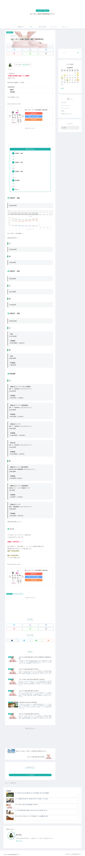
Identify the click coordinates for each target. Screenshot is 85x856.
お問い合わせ (63, 102)
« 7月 (62, 88)
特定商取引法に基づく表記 (66, 113)
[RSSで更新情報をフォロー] (48, 640)
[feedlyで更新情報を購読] (36, 640)
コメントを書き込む (30, 774)
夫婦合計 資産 (19, 153)
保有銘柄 (17, 180)
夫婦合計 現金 (19, 162)
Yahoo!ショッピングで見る (33, 116)
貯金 (22, 593)
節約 (18, 593)
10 (62, 77)
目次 (29, 149)
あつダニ (24, 64)
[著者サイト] (12, 640)
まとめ (16, 189)
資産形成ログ (10, 593)
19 (67, 80)
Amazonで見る (34, 119)
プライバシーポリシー (65, 105)
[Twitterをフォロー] (24, 640)
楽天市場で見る (34, 113)
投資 (15, 593)
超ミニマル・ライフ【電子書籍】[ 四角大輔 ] (36, 109)
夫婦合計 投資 (19, 171)
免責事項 (62, 110)
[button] (78, 52)
